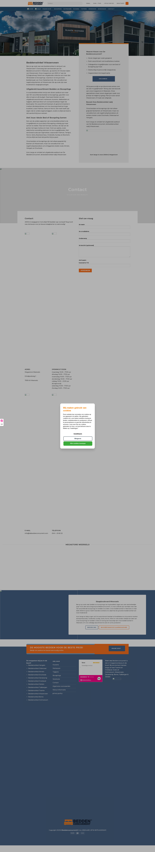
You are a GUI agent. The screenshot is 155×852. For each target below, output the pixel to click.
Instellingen (78, 433)
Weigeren (77, 438)
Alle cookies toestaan (78, 443)
